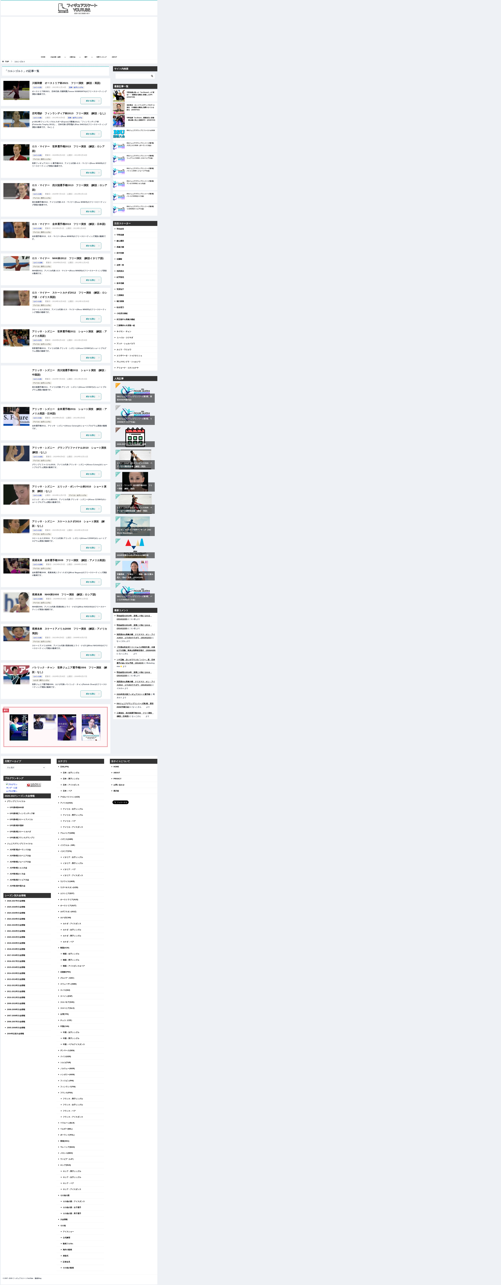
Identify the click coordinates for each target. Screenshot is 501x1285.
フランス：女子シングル (73, 1105)
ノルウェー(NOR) (67, 1068)
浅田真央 (120, 271)
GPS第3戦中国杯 (17, 825)
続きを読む (91, 101)
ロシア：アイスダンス (72, 1189)
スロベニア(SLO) (67, 1008)
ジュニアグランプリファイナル (20, 844)
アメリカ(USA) (66, 803)
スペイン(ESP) (66, 996)
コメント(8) (37, 118)
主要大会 (72, 57)
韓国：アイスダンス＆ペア (74, 966)
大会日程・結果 (55, 57)
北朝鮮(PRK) (65, 972)
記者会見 (66, 1262)
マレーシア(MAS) (67, 1147)
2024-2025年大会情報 (16, 913)
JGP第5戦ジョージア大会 (20, 862)
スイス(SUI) (65, 990)
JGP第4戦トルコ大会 (18, 868)
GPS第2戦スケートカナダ (20, 832)
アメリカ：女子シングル (41, 344)
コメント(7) (37, 340)
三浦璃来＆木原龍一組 (126, 325)
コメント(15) (37, 457)
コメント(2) (37, 301)
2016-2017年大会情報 (16, 961)
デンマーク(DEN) (67, 1050)
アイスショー (68, 1232)
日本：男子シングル (71, 779)
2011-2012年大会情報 (16, 991)
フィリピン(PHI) (67, 1081)
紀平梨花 (120, 277)
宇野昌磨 (120, 235)
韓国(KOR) (64, 948)
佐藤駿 (119, 259)
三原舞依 (120, 295)
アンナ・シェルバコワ (126, 343)
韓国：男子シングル (71, 960)
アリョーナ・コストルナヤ (128, 368)
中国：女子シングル (71, 1032)
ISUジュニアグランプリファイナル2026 (141, 130)
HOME (43, 57)
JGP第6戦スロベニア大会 (20, 856)
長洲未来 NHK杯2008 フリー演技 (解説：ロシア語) (64, 594)
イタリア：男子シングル (73, 863)
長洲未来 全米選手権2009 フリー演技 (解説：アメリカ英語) (69, 560)
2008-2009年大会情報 (16, 1009)
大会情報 (64, 1219)
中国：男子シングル (71, 1038)
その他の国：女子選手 (72, 1207)
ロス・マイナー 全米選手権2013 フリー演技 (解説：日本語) (69, 224)
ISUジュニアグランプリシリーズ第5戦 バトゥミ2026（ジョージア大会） (141, 170)
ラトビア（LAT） (67, 1159)
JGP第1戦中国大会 (17, 886)
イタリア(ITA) (66, 851)
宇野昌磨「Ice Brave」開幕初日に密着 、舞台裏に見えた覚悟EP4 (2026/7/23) (141, 119)
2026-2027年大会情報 (16, 901)
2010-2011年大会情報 (16, 997)
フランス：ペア (69, 1111)
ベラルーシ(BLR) (67, 1123)
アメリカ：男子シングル (41, 159)
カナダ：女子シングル (72, 930)
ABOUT (114, 57)
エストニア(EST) (67, 893)
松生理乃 (120, 307)
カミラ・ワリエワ (124, 349)
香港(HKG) (64, 1141)
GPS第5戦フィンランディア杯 (22, 813)
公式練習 (66, 1238)
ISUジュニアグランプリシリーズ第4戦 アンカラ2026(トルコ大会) (141, 182)
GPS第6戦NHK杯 (17, 807)
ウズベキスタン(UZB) (69, 887)
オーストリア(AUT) (68, 905)
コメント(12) (37, 599)
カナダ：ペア (68, 942)
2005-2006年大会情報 (16, 1028)
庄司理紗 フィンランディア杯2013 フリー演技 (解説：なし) (69, 113)
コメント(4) (37, 228)
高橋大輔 (120, 247)
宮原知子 (120, 289)
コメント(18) (37, 263)
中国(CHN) (64, 1026)
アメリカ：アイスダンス (73, 827)
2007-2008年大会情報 (16, 1016)
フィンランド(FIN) (68, 1087)
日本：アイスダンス (71, 785)
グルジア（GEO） (67, 978)
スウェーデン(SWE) (68, 984)
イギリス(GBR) (66, 839)
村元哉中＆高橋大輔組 (126, 319)
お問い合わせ (119, 785)
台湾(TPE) (64, 1014)
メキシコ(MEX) (66, 1153)
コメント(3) (37, 87)
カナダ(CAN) (65, 918)
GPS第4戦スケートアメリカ (21, 819)
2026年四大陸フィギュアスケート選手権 (133, 694)
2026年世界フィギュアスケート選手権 (132, 555)
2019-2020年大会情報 (16, 943)
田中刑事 (120, 253)
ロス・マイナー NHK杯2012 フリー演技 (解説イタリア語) (68, 258)
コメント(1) (37, 418)
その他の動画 (68, 1268)
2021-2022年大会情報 (16, 931)
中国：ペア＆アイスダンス (74, 1044)
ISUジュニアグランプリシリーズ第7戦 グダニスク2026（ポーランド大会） (141, 144)
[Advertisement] (79, 35)
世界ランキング (102, 57)
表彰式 (65, 1256)
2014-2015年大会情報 (16, 973)
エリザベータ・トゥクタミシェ (129, 356)
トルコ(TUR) (65, 1062)
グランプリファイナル (16, 801)
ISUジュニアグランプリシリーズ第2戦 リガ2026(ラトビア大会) (141, 208)
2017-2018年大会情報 (16, 955)
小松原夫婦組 (122, 313)
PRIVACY (117, 779)
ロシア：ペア (68, 1183)
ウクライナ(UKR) (67, 881)
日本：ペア (67, 791)
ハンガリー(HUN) (67, 1074)
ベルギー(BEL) (66, 1129)
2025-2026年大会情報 (16, 907)
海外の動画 (67, 1250)
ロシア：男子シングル (72, 1171)
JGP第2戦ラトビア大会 (19, 880)
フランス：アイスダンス (73, 1117)
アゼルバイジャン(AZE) (70, 797)
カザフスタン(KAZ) (68, 912)
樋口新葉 (120, 301)
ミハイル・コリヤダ (125, 337)
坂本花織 (120, 283)
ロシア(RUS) (65, 1165)
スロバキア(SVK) (67, 1002)
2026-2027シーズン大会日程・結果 (131, 444)
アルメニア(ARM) (67, 833)
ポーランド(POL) (67, 1135)
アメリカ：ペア (69, 821)
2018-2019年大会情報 (16, 949)
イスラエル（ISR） (68, 845)
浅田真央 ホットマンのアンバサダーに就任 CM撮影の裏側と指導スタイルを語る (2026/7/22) (141, 107)
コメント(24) (37, 564)
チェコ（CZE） (66, 1020)
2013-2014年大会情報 (16, 979)
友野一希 (120, 265)
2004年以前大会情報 (15, 1034)
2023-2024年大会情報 (16, 919)
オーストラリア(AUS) (69, 899)
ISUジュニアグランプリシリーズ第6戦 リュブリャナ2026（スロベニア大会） (141, 157)
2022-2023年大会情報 (16, 925)
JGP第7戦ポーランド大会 (20, 850)
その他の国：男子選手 (72, 1213)
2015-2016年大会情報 (16, 967)
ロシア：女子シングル (72, 1177)
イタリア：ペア (69, 869)
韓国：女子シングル (71, 954)
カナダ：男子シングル (41, 680)
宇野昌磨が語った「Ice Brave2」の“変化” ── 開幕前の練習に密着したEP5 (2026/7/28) (140, 94)
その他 (63, 1226)
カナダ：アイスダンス (72, 924)
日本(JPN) (64, 767)
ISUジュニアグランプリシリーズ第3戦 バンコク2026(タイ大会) (141, 195)
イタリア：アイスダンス (73, 875)
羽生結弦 (120, 229)
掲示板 (116, 791)
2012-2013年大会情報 (16, 985)
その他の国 (64, 1195)
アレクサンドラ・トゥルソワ (128, 362)
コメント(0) (37, 155)
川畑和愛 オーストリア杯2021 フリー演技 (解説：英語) (66, 83)
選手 (86, 57)
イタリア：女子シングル (73, 857)
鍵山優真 (120, 241)
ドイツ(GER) (65, 1056)
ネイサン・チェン (124, 331)
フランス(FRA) (66, 1093)
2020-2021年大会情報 (16, 937)
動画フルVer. (68, 1244)
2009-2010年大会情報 (16, 1003)
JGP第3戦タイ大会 (17, 874)
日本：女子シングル (76, 87)
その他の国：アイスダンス (74, 1201)
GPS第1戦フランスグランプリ (22, 838)
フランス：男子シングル (73, 1099)
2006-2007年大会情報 (16, 1022)
